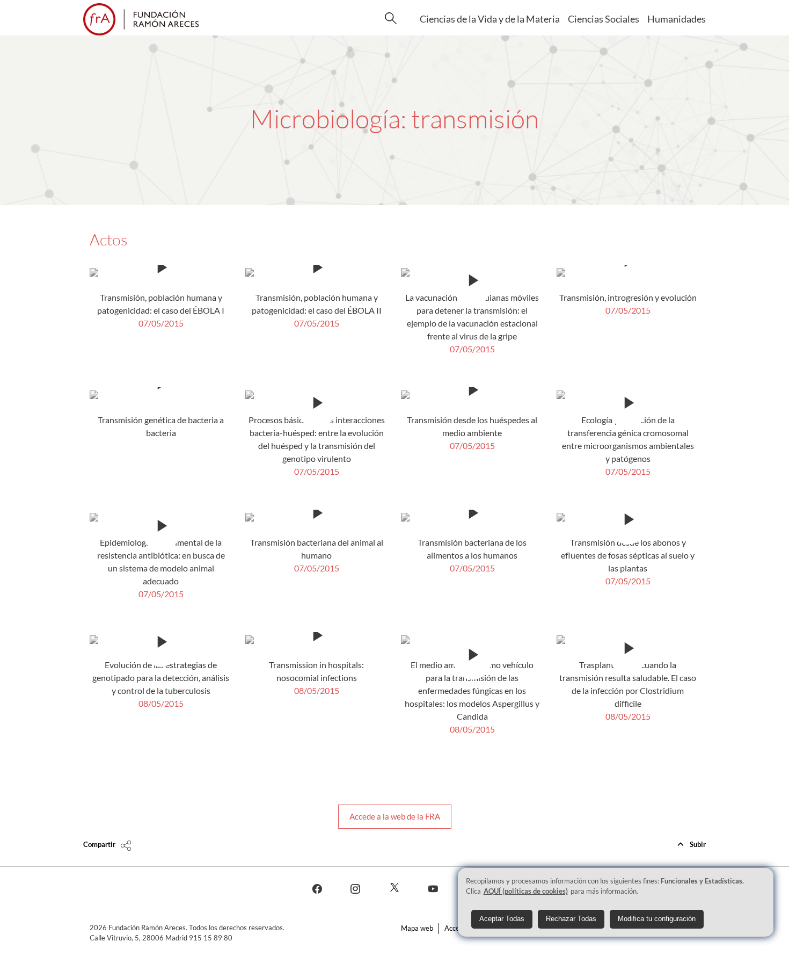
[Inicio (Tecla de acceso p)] (141, 19)
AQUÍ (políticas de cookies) (526, 891)
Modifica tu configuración (657, 919)
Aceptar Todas (501, 919)
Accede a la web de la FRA (394, 816)
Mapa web (417, 928)
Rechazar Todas (571, 919)
